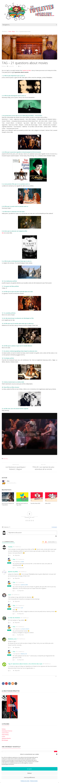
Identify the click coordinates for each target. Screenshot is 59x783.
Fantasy (4, 729)
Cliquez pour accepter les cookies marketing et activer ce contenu (29, 434)
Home (9, 31)
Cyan (9, 594)
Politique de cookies (25, 781)
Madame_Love (12, 639)
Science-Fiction (5, 732)
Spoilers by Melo (27, 70)
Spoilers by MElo (13, 571)
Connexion (54, 527)
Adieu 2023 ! (48, 503)
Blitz (3, 233)
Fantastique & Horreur (7, 731)
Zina (14, 559)
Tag (7, 458)
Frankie (10, 546)
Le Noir (3, 736)
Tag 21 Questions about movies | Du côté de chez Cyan (25, 664)
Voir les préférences (29, 777)
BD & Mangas (5, 740)
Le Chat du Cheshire (14, 617)
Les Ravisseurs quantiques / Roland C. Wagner (16, 468)
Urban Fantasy (5, 734)
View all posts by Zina (12, 482)
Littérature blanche (6, 738)
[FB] (3, 683)
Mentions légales (34, 781)
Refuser (29, 773)
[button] (56, 754)
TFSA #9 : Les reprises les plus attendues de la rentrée (43, 468)
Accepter (29, 769)
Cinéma (4, 458)
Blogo (13, 31)
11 (16, 66)
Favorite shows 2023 (35, 503)
